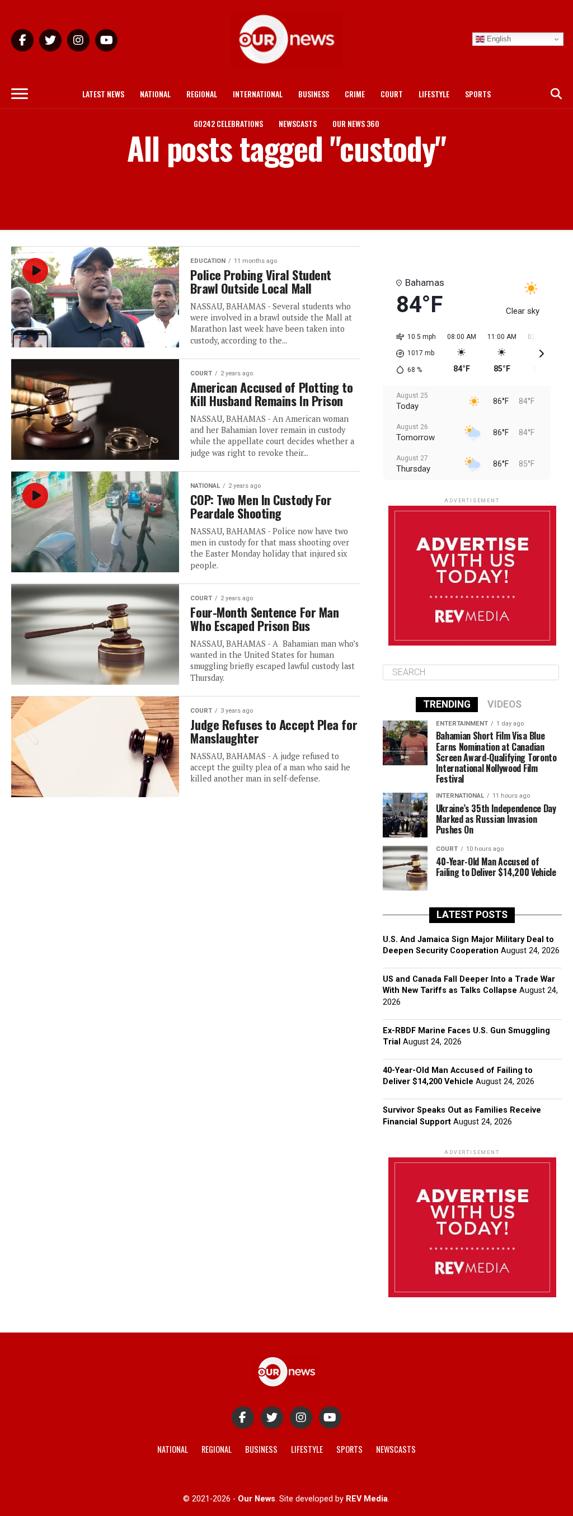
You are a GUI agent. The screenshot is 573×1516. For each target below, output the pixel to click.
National (155, 94)
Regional (201, 94)
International (258, 94)
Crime (355, 94)
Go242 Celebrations (228, 123)
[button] (412, 353)
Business (313, 94)
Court (392, 94)
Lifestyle (434, 94)
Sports (478, 94)
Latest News (103, 94)
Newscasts (298, 123)
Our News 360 (355, 123)
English (498, 39)
